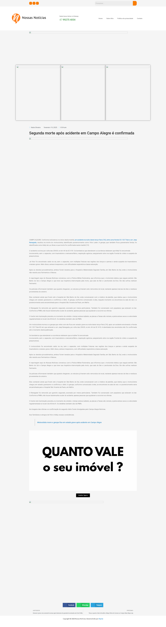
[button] (69, 605)
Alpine (101, 619)
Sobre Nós (110, 18)
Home (101, 18)
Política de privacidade (125, 18)
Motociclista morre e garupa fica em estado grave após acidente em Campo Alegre (69, 422)
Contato (139, 18)
